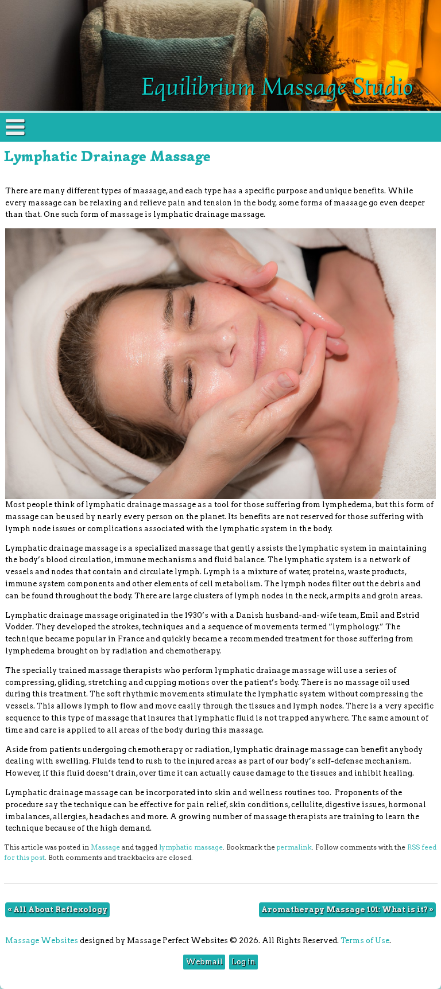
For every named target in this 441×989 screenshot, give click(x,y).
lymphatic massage (191, 847)
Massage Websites (41, 940)
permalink (294, 847)
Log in (243, 961)
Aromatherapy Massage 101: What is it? (347, 909)
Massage (105, 847)
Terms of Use (365, 940)
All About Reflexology (57, 909)
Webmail (204, 961)
